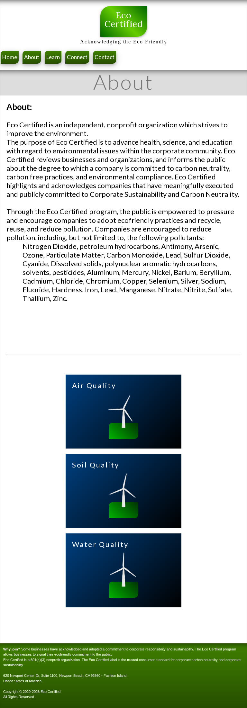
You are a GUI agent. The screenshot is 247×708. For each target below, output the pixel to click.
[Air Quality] (123, 425)
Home (9, 57)
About (31, 57)
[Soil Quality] (123, 505)
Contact (104, 57)
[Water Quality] (123, 584)
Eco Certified (124, 19)
